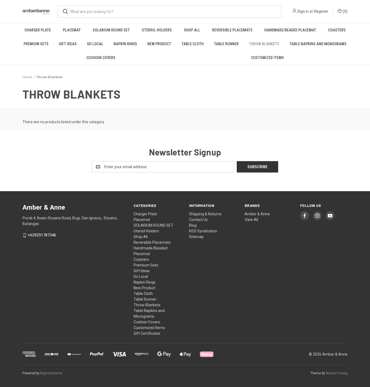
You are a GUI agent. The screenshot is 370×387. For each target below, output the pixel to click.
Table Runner (226, 44)
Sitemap (196, 237)
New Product (159, 44)
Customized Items (267, 58)
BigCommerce (51, 373)
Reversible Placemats (232, 30)
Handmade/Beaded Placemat (290, 30)
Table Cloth (192, 44)
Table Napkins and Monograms (318, 44)
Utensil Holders (157, 30)
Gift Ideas (68, 44)
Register (321, 11)
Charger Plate (37, 30)
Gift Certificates (147, 333)
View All (251, 219)
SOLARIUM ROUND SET (111, 30)
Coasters (337, 30)
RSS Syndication (203, 231)
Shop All (192, 30)
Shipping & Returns (205, 214)
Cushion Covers (100, 58)
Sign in (303, 11)
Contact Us (198, 219)
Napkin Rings (125, 44)
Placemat (72, 30)
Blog (193, 225)
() (345, 11)
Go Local (95, 44)
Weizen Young (337, 373)
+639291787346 (42, 235)
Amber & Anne (257, 214)
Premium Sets (36, 44)
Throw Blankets (264, 44)
